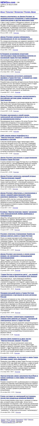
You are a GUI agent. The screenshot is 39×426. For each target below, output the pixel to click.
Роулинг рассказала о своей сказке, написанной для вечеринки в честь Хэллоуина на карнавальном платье (19, 117)
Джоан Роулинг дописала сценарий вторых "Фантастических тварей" (18, 177)
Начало (3, 419)
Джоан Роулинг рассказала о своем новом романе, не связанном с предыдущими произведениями (17, 256)
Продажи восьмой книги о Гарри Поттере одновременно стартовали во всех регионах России (18, 295)
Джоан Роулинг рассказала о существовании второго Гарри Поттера (18, 158)
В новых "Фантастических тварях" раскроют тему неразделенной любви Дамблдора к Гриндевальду (18, 214)
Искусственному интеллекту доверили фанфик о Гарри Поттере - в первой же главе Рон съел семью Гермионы (18, 78)
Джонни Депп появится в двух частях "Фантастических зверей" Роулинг (15, 340)
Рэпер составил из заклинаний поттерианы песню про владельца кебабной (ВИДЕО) (18, 397)
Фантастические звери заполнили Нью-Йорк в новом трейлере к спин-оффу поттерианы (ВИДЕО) (19, 378)
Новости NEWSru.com (8, 422)
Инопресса (19, 421)
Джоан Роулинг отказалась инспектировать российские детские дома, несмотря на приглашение (18, 98)
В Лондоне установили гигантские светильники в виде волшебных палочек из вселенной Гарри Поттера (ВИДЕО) (18, 56)
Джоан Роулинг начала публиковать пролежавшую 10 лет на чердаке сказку (16, 38)
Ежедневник (19, 419)
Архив (13, 419)
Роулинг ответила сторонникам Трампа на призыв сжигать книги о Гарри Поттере (17, 235)
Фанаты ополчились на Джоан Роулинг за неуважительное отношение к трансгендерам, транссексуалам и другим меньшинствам (19, 18)
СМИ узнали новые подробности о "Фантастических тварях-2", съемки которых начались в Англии (18, 137)
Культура (16, 33)
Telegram (30, 419)
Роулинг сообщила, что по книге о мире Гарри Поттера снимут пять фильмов (19, 358)
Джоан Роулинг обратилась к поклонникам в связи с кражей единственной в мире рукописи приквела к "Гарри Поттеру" (18, 195)
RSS (25, 419)
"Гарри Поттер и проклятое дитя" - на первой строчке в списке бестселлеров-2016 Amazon (18, 275)
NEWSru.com (7, 2)
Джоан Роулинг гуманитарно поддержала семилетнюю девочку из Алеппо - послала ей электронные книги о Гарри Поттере (18, 318)
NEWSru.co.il (4, 421)
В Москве (12, 421)
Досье (8, 419)
